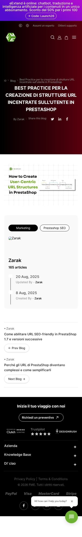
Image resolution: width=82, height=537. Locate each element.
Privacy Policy (24, 479)
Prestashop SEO (55, 228)
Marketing (23, 228)
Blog (13, 81)
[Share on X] (52, 119)
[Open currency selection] (20, 25)
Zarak (14, 260)
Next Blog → (16, 379)
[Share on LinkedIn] (59, 119)
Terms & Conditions (53, 479)
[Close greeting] (71, 501)
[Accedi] (59, 37)
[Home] (5, 81)
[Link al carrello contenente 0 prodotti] (66, 37)
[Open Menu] (74, 38)
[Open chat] (71, 517)
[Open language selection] (27, 25)
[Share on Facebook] (67, 119)
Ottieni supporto (67, 25)
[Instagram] (23, 506)
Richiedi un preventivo (38, 417)
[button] (52, 38)
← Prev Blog (16, 348)
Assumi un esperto (43, 25)
